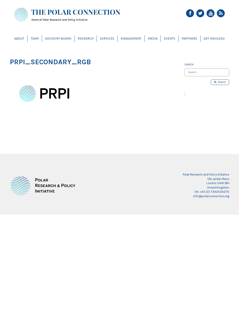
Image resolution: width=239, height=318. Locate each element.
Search (221, 82)
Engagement (131, 39)
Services (107, 39)
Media (153, 39)
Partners (189, 39)
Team (35, 39)
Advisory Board (58, 39)
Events (169, 39)
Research (86, 39)
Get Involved (214, 39)
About (19, 39)
